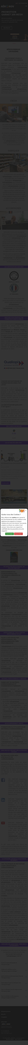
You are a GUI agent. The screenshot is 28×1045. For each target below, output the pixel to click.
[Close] (26, 510)
